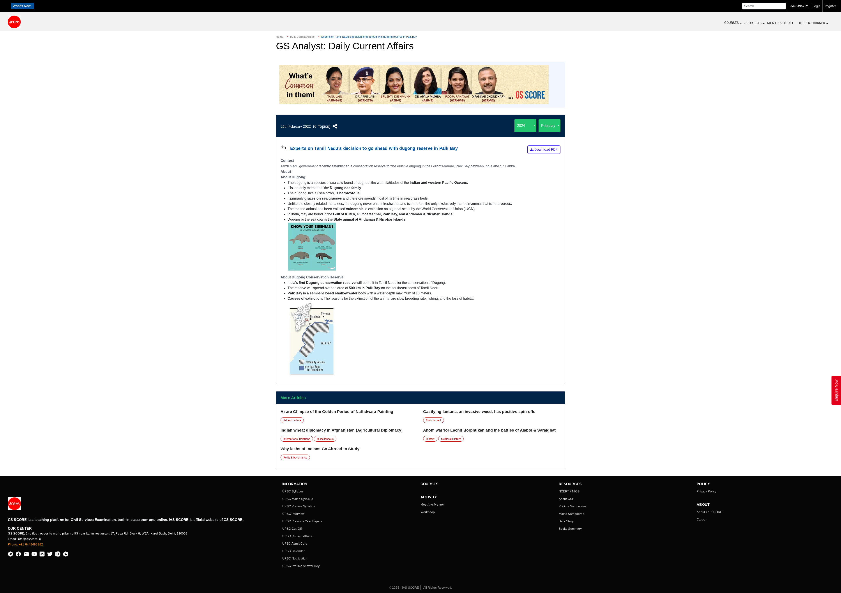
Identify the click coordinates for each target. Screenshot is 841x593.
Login (816, 6)
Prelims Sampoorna (573, 506)
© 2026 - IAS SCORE (404, 587)
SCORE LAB (752, 23)
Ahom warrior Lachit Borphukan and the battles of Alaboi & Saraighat (489, 430)
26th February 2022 (296, 126)
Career (702, 519)
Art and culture (292, 420)
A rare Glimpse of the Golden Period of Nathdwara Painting (337, 411)
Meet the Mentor (432, 504)
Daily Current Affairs (302, 36)
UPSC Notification (294, 558)
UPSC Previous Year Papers (302, 521)
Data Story (566, 521)
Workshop (427, 512)
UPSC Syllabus (293, 491)
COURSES (731, 23)
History (430, 439)
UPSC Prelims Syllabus (298, 506)
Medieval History (451, 439)
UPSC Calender (293, 551)
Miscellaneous (325, 439)
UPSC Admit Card (294, 543)
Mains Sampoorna (572, 513)
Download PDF (546, 149)
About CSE (566, 499)
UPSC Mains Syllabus (297, 499)
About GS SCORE (709, 512)
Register (830, 6)
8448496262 (799, 6)
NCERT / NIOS (569, 491)
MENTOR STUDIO (780, 23)
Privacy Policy (706, 491)
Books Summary (570, 528)
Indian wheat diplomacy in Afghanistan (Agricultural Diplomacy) (342, 430)
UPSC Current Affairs (297, 536)
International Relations (296, 439)
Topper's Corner (812, 23)
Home (279, 36)
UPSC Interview (293, 513)
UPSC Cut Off (292, 528)
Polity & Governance (295, 457)
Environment (433, 420)
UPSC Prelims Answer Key (301, 566)
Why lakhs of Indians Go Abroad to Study (320, 449)
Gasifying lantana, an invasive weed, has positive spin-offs (479, 411)
